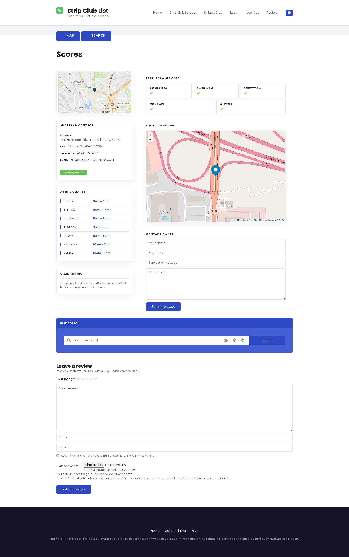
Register (272, 12)
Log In (234, 12)
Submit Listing (175, 530)
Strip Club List (87, 11)
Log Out (253, 12)
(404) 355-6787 (87, 153)
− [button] (150, 139)
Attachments (68, 466)
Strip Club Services (183, 12)
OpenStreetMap (256, 220)
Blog (195, 530)
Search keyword (69, 340)
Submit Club (213, 12)
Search (267, 340)
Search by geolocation (242, 340)
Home (157, 12)
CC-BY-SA (279, 220)
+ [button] (150, 135)
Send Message (163, 307)
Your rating (64, 379)
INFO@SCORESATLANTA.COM (92, 160)
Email (63, 447)
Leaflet (234, 220)
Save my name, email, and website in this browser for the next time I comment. (107, 455)
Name (63, 437)
